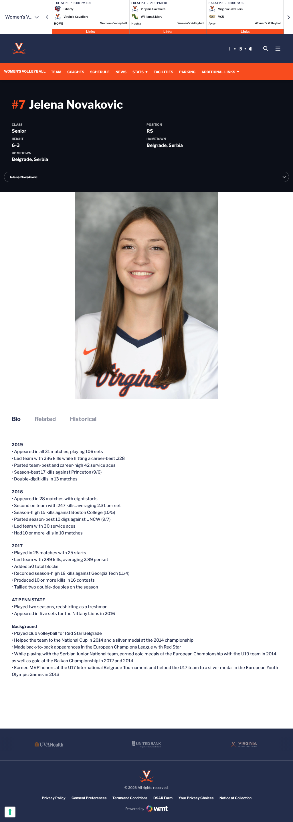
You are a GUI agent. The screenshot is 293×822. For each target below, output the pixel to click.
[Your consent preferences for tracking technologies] (10, 812)
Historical (83, 419)
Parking (187, 72)
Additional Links (218, 72)
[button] (47, 17)
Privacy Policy (54, 798)
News (121, 72)
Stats (138, 72)
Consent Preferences (89, 798)
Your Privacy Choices (196, 798)
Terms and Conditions (129, 798)
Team (56, 72)
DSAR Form (163, 798)
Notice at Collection (235, 798)
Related (45, 419)
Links (90, 31)
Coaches (75, 72)
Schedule (100, 72)
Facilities (163, 72)
